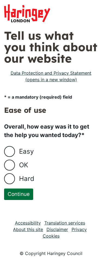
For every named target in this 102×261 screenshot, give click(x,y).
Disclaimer (57, 229)
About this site (28, 229)
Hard (26, 179)
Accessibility (28, 223)
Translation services (64, 223)
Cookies (51, 236)
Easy (26, 151)
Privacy (79, 229)
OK (23, 165)
